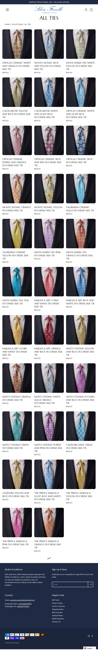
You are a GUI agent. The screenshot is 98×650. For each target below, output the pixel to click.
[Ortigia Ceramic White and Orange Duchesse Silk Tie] (17, 44)
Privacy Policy (57, 603)
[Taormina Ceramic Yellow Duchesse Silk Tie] (17, 233)
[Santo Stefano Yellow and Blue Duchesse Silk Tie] (81, 330)
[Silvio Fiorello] (49, 9)
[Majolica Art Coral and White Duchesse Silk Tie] (49, 281)
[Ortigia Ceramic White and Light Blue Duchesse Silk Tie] (81, 92)
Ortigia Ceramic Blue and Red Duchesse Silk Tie (47, 162)
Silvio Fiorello (15, 643)
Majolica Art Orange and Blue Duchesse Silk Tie (48, 351)
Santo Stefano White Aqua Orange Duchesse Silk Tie (47, 399)
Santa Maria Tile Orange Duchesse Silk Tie (79, 255)
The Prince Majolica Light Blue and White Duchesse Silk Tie (47, 496)
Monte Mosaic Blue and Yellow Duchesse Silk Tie (47, 66)
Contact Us (56, 622)
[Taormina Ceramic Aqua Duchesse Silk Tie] (81, 188)
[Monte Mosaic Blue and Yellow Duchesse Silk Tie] (49, 44)
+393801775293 (23, 606)
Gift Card (55, 600)
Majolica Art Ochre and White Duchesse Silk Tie (14, 351)
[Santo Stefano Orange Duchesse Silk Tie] (17, 378)
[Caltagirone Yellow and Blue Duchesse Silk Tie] (17, 92)
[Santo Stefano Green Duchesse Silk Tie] (17, 426)
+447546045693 (24, 604)
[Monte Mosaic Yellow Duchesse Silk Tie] (49, 188)
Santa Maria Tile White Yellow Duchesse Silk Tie (80, 66)
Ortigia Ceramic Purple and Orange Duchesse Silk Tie (14, 162)
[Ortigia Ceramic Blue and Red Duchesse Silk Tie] (49, 140)
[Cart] (91, 10)
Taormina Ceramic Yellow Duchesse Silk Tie (15, 255)
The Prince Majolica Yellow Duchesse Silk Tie (79, 496)
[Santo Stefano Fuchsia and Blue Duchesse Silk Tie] (81, 378)
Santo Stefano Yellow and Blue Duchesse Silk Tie (80, 351)
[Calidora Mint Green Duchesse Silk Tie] (81, 426)
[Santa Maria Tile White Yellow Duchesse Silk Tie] (81, 44)
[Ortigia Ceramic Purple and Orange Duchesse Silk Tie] (17, 140)
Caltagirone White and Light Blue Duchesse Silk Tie (46, 114)
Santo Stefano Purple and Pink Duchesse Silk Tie (48, 448)
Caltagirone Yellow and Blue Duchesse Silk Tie (16, 114)
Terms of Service (58, 606)
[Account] (86, 10)
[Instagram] (89, 636)
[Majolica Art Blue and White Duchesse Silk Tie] (81, 281)
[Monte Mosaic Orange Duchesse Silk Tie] (17, 188)
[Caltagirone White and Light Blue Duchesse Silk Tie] (49, 92)
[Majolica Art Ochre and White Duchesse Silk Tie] (17, 330)
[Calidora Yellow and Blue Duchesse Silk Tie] (17, 474)
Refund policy (57, 612)
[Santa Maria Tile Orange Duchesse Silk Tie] (81, 233)
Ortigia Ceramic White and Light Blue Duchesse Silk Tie (80, 114)
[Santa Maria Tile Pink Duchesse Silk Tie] (49, 233)
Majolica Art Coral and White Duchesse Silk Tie (46, 303)
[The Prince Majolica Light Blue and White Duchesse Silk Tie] (49, 474)
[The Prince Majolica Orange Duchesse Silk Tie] (49, 522)
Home (7, 24)
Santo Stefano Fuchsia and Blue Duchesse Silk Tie (80, 399)
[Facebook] (92, 636)
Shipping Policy (58, 609)
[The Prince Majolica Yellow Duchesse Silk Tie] (81, 474)
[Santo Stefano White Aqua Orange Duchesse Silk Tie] (49, 378)
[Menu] (7, 9)
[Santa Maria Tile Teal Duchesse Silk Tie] (17, 281)
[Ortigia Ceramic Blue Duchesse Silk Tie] (81, 140)
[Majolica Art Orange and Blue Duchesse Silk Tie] (49, 330)
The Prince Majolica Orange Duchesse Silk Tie (47, 544)
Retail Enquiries (58, 619)
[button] (89, 648)
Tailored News (57, 615)
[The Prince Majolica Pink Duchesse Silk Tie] (17, 522)
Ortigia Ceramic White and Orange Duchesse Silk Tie (16, 66)
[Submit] (90, 584)
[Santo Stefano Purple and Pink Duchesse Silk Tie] (49, 426)
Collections (17, 24)
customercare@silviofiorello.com (22, 600)
